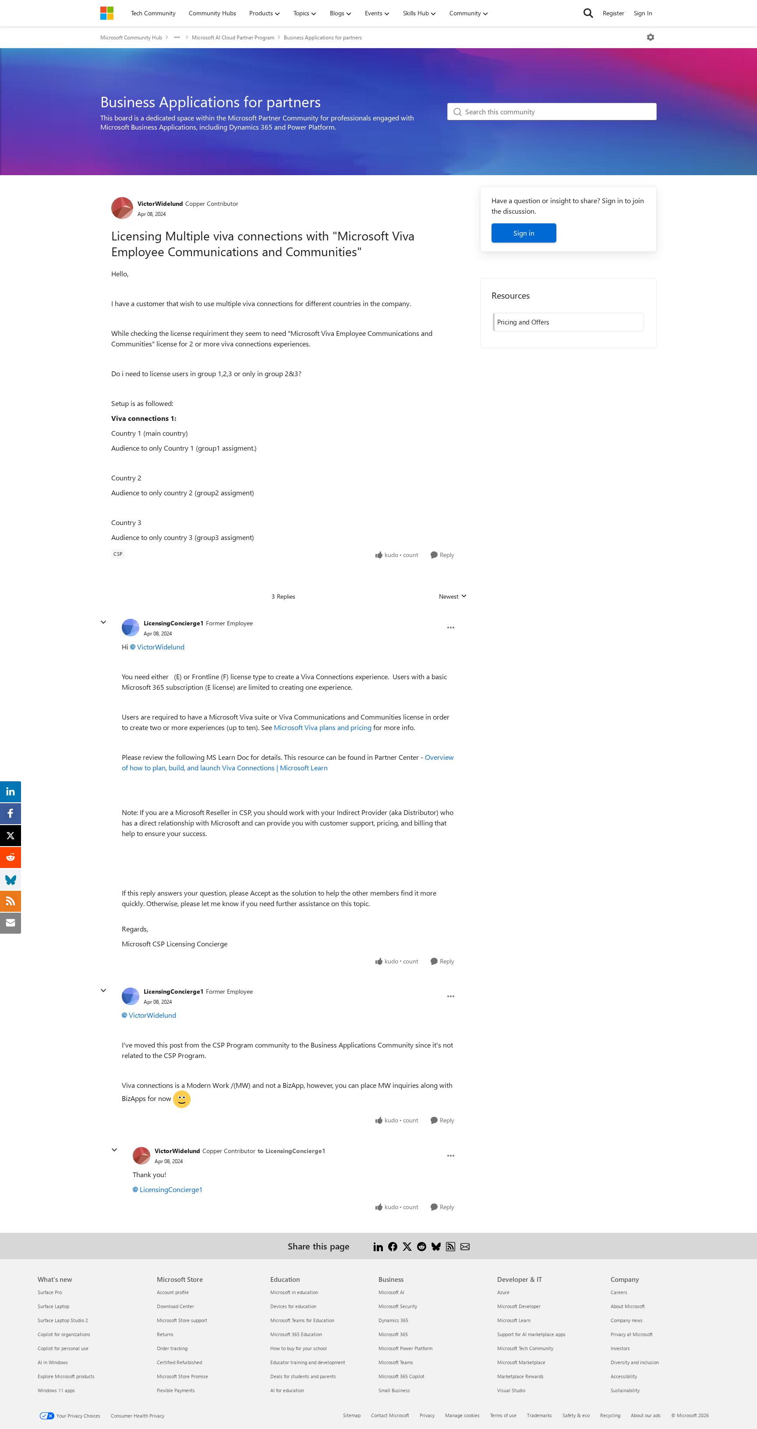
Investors (620, 1348)
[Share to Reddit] (421, 1245)
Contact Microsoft (390, 1415)
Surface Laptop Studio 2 (63, 1320)
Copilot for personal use (63, 1348)
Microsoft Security (397, 1306)
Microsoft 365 (393, 1334)
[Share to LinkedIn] (378, 1245)
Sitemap (352, 1415)
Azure (503, 1292)
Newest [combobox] (453, 596)
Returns (165, 1334)
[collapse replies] (103, 622)
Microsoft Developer (519, 1306)
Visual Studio (511, 1390)
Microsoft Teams (395, 1362)
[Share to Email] (465, 1245)
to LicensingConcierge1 (291, 1151)
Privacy (427, 1415)
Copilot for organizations (64, 1334)
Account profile (173, 1292)
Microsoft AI (391, 1292)
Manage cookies (462, 1415)
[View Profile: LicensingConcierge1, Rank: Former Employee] (130, 627)
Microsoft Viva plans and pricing (322, 727)
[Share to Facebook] (392, 1245)
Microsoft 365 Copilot (401, 1376)
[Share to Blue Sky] (436, 1245)
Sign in (523, 232)
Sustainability (625, 1390)
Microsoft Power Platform (405, 1348)
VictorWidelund (160, 203)
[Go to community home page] (106, 13)
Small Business (394, 1390)
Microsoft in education (294, 1292)
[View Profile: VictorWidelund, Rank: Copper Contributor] (122, 208)
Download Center (175, 1306)
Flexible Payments (176, 1390)
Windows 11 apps (56, 1390)
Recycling (610, 1415)
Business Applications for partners (323, 37)
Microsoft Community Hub (131, 37)
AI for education (287, 1390)
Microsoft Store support (182, 1320)
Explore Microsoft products (66, 1376)
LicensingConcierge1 (174, 623)
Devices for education (293, 1306)
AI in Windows (53, 1362)
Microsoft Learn (514, 1320)
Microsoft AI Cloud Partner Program (233, 37)
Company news (627, 1320)
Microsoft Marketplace (521, 1362)
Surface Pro (50, 1292)
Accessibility (624, 1376)
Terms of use (503, 1415)
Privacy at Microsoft (632, 1334)
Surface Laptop (53, 1306)
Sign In (643, 13)
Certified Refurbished (179, 1362)
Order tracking (172, 1348)
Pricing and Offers (523, 322)
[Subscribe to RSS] (450, 1245)
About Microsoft (628, 1306)
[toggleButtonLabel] (650, 37)
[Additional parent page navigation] (177, 37)
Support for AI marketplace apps (531, 1334)
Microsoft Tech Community (525, 1348)
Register (613, 13)
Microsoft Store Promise (182, 1376)
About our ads (646, 1415)
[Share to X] (407, 1245)
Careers (619, 1292)
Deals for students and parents (303, 1376)
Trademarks (539, 1415)
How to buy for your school (298, 1348)
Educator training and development (307, 1362)
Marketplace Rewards (520, 1376)
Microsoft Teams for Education (302, 1320)
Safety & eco (576, 1415)
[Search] (588, 13)
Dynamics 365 (393, 1320)
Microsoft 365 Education (296, 1334)
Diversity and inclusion (635, 1362)
